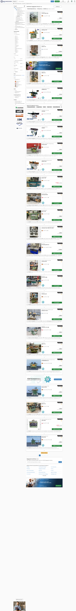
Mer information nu (57, 379)
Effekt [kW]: (15, 65)
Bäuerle (16, 38)
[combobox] (19, 79)
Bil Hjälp (28, 466)
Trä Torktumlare (53, 466)
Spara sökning (44, 452)
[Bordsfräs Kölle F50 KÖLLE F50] (34, 441)
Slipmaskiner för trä (19, 20)
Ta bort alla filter (52, 8)
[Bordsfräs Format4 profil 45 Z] (34, 248)
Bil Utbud (28, 468)
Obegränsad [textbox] (17, 79)
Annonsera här (19, 599)
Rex (16, 47)
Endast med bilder (18, 101)
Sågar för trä (19, 17)
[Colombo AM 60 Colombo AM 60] (34, 198)
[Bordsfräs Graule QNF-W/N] (34, 17)
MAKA (16, 40)
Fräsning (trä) (18, 8)
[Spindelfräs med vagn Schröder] (34, 115)
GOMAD (16, 41)
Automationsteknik (18, 26)
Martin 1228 (49, 106)
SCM (16, 36)
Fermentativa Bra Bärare (31, 472)
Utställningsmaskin (18, 91)
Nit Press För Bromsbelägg (43, 474)
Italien (17, 83)
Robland (16, 50)
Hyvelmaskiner (19, 18)
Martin (16, 37)
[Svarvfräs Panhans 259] (34, 298)
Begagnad (17, 92)
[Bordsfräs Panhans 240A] (34, 281)
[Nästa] (40, 17)
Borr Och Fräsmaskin (30, 470)
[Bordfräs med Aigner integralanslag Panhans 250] (34, 148)
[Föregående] (27, 17)
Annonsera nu (58, 68)
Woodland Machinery (18, 48)
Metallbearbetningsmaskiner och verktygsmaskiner (20, 23)
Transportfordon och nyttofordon (20, 25)
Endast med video (18, 102)
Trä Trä (52, 468)
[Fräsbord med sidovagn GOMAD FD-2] (34, 93)
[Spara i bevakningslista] (61, 13)
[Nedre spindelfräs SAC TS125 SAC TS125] (34, 424)
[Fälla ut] (44, 26)
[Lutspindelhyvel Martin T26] (34, 182)
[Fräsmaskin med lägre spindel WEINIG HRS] (34, 165)
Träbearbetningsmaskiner (20, 7)
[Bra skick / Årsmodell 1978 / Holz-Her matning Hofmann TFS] (34, 34)
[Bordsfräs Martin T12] (34, 50)
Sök (52, 1)
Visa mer (44, 475)
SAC (16, 44)
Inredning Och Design (42, 466)
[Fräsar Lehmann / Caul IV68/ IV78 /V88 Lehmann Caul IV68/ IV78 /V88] (34, 232)
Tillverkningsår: (16, 61)
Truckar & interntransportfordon (20, 28)
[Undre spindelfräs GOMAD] (34, 132)
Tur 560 (52, 470)
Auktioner (17, 97)
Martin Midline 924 (56, 106)
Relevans (58, 6)
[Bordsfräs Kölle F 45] (34, 76)
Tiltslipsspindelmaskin (31, 106)
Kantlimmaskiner (19, 19)
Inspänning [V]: (16, 68)
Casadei (16, 46)
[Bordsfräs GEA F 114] (34, 348)
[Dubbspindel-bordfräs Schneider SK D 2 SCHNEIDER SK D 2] (34, 364)
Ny (16, 90)
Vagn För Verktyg (53, 472)
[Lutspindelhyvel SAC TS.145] (34, 215)
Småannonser (18, 96)
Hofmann (17, 39)
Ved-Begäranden (53, 474)
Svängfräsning (19, 15)
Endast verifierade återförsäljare (20, 104)
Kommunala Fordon (42, 472)
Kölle (16, 49)
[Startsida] (13, 3)
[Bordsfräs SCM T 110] (34, 407)
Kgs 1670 (40, 470)
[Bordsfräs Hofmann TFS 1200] (34, 331)
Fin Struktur (29, 474)
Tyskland (18, 81)
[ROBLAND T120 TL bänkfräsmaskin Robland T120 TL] (34, 314)
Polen (17, 82)
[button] (74, 1)
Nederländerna (19, 84)
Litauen (17, 85)
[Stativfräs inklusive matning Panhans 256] (34, 265)
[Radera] (35, 8)
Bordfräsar (19, 9)
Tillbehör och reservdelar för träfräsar (21, 14)
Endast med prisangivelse (18, 60)
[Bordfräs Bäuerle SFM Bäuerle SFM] (34, 391)
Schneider (17, 45)
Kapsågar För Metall (42, 468)
